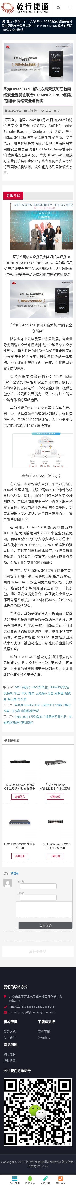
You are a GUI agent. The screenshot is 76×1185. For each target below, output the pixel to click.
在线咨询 (30, 1183)
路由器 (12, 699)
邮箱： (22, 893)
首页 (9, 21)
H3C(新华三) (39, 687)
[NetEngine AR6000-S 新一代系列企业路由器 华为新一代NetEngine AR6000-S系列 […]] (55, 764)
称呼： (22, 881)
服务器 (59, 693)
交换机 (8, 693)
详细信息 (20, 796)
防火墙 (22, 699)
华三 (17, 693)
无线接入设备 (44, 693)
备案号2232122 (38, 1166)
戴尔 (31, 693)
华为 (24, 693)
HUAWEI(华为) (59, 687)
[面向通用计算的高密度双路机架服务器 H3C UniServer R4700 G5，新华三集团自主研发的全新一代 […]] (20, 764)
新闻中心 (21, 21)
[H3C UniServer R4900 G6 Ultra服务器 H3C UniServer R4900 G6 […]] (55, 823)
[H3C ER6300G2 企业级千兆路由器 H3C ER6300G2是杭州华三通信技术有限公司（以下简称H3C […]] (20, 823)
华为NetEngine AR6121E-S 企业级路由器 (55, 788)
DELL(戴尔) (22, 687)
